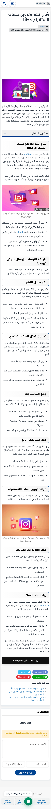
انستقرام (28, 154)
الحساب (19, 232)
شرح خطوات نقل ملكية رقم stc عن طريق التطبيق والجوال (26, 698)
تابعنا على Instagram (25, 660)
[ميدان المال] (43, 3)
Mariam (42, 26)
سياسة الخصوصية (41, 801)
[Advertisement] (25, 53)
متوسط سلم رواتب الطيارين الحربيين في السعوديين (26, 693)
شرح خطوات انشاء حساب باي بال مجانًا (27, 688)
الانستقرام (44, 605)
